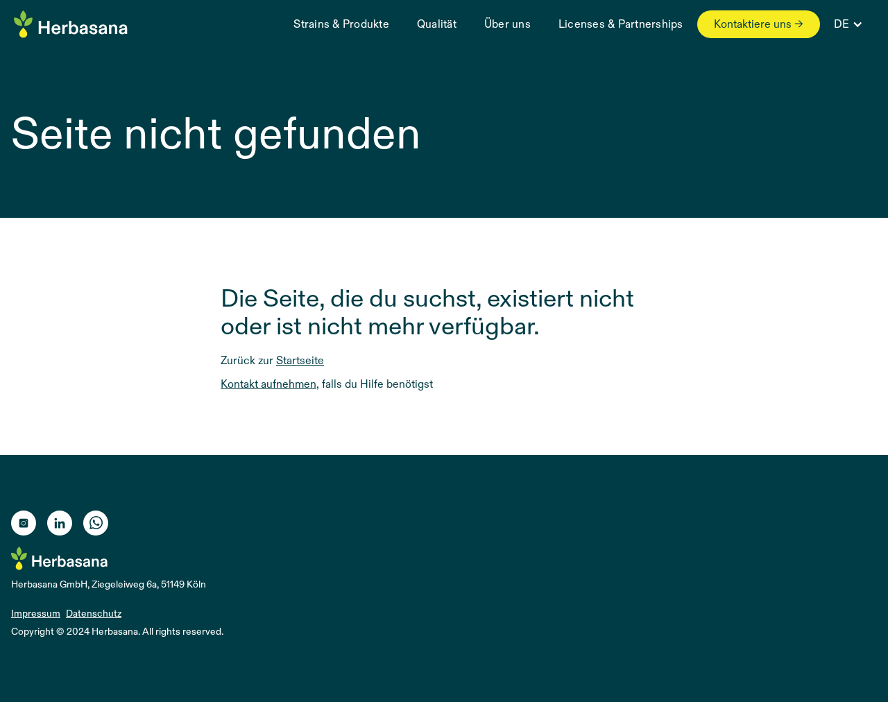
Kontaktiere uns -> (758, 24)
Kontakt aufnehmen (268, 384)
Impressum (35, 613)
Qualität (436, 24)
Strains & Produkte (341, 24)
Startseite (300, 360)
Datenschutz (93, 613)
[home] (71, 27)
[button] (847, 24)
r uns (507, 24)
